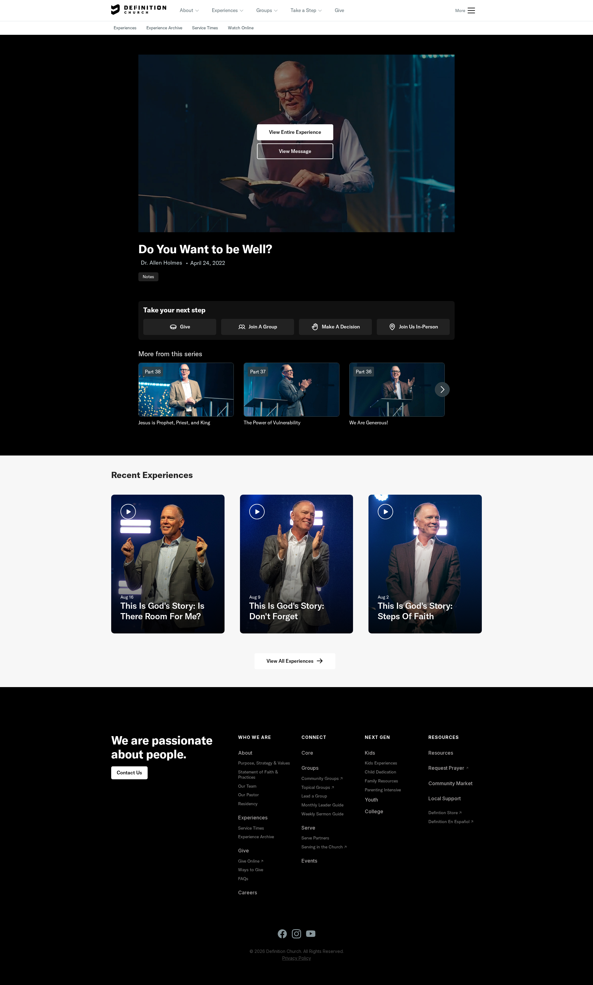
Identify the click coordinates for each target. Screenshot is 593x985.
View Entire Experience (295, 132)
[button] (189, 10)
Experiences (125, 28)
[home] (138, 10)
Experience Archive (164, 28)
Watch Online (241, 28)
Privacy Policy (296, 958)
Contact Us (129, 772)
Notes (148, 276)
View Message (295, 151)
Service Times (205, 28)
